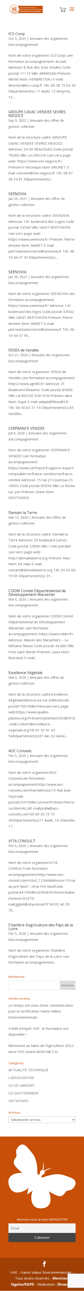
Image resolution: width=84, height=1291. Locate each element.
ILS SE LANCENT (21, 1085)
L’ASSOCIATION (21, 1077)
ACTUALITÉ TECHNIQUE (28, 1069)
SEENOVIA (17, 193)
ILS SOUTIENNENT (23, 1093)
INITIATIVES (18, 1100)
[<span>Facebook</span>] (44, 1264)
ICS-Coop (16, 33)
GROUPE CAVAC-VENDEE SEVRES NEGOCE (37, 113)
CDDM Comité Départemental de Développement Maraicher (37, 592)
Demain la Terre (22, 512)
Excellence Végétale (25, 672)
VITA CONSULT (21, 841)
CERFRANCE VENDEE (26, 428)
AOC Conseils (20, 750)
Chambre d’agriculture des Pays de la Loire (40, 926)
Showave (65, 1284)
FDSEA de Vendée (23, 350)
